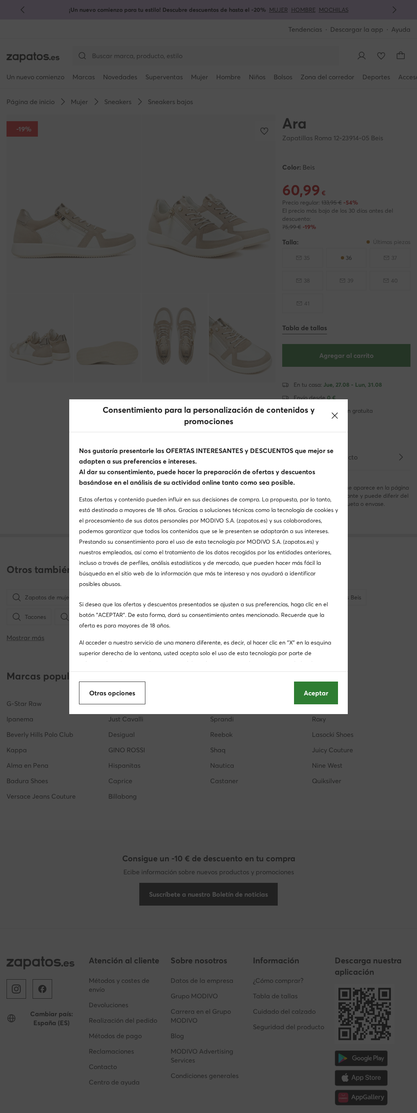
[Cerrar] (335, 415)
